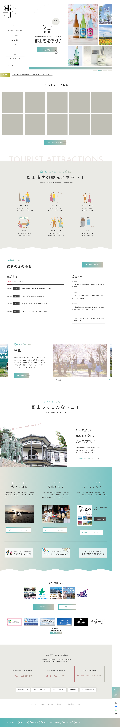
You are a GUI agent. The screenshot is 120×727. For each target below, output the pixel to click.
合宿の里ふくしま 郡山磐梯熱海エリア (63, 380)
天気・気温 (116, 689)
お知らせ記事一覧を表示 (92, 265)
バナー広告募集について (43, 607)
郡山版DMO (80, 704)
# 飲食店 (57, 722)
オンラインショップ (14, 59)
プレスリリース (32, 704)
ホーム (15, 26)
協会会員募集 (73, 689)
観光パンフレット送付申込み (40, 689)
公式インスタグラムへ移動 (54, 142)
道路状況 (116, 695)
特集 (15, 54)
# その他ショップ (67, 722)
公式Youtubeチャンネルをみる (17, 530)
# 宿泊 (76, 722)
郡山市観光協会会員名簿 (88, 689)
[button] (95, 70)
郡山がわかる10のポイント (87, 458)
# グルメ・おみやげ (47, 722)
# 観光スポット (35, 722)
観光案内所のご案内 (23, 689)
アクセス (15, 45)
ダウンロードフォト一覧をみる (54, 530)
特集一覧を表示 (21, 375)
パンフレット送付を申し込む (90, 532)
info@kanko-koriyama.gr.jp (61, 661)
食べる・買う (15, 40)
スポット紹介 (15, 35)
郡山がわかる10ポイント (15, 30)
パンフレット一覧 (100, 519)
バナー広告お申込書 (67, 607)
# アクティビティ (23, 722)
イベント (15, 49)
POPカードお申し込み (58, 689)
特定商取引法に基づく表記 (47, 704)
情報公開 (59, 704)
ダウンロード (10, 65)
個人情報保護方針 (70, 704)
